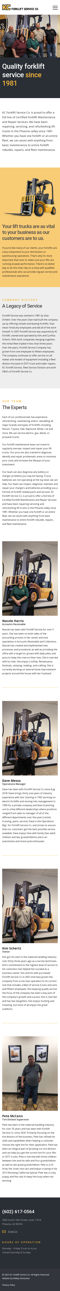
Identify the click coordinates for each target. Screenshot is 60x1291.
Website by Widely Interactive (16, 1278)
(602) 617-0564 (18, 1211)
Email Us (12, 1231)
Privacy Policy (8, 1285)
